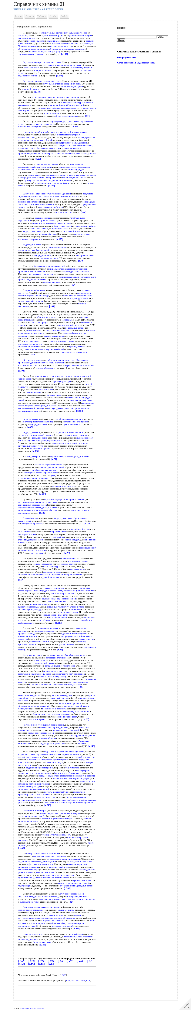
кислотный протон (59, 698)
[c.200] (67, 553)
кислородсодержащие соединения (49, 856)
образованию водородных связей (64, 859)
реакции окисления (49, 853)
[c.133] (59, 239)
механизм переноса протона (48, 464)
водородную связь (42, 255)
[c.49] (86, 719)
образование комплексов (48, 148)
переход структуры (61, 381)
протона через (51, 472)
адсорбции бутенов (80, 529)
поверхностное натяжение (61, 341)
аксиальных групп (49, 258)
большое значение (43, 167)
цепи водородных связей (52, 467)
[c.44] (83, 212)
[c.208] (75, 126)
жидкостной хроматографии (39, 767)
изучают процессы (49, 628)
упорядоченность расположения (47, 97)
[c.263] (41, 964)
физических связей (63, 226)
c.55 (72, 980)
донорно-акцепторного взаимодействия (37, 510)
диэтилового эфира (85, 590)
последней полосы (27, 534)
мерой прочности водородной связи (51, 183)
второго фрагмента (79, 298)
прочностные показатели (44, 223)
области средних (31, 341)
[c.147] (21, 961)
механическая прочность (30, 239)
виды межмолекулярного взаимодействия (64, 751)
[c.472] (70, 961)
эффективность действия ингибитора (36, 877)
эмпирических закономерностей (33, 789)
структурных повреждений (50, 724)
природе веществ (26, 153)
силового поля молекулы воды (52, 676)
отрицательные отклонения (54, 32)
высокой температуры (84, 757)
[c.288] (79, 411)
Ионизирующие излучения (82, 735)
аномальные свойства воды (31, 408)
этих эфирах (44, 620)
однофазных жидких (44, 631)
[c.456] (21, 964)
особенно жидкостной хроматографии (68, 132)
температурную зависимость (57, 834)
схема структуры (51, 566)
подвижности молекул (53, 671)
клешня (77, 915)
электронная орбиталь (49, 108)
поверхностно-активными (74, 352)
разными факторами (53, 35)
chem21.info (24, 1009)
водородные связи (32, 231)
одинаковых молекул (56, 175)
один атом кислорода (28, 606)
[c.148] (91, 746)
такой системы (64, 223)
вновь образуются (43, 564)
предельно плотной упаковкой (78, 936)
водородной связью (29, 177)
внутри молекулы (66, 910)
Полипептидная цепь (33, 934)
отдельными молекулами (43, 124)
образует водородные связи (54, 614)
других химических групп (30, 446)
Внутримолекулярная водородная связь (42, 62)
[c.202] (34, 354)
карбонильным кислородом (69, 419)
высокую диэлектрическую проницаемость (68, 408)
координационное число (74, 177)
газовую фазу (53, 51)
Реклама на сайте (36, 1009)
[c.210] (47, 805)
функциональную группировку (33, 478)
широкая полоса (58, 531)
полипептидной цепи (28, 939)
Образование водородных (30, 896)
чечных (81, 743)
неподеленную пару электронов (60, 665)
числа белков (76, 934)
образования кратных (28, 346)
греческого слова (55, 915)
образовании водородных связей (49, 266)
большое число (49, 598)
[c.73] (81, 260)
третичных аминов (27, 644)
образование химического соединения (67, 49)
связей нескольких (52, 196)
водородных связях (27, 75)
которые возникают (78, 682)
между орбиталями (45, 368)
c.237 (63, 975)
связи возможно (31, 67)
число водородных (40, 322)
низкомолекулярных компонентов (64, 268)
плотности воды (45, 389)
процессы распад (26, 633)
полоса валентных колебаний (32, 550)
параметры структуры (44, 797)
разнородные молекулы (80, 35)
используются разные (45, 153)
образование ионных (39, 641)
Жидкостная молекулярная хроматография (47, 759)
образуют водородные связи (61, 360)
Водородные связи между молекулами (51, 714)
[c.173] (41, 961)
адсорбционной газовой (36, 132)
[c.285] (87, 523)
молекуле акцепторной (81, 67)
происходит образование (63, 918)
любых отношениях (56, 601)
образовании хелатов (53, 920)
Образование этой (75, 105)
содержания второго (35, 333)
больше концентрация (77, 864)
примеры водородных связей (65, 121)
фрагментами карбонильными (77, 295)
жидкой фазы (53, 40)
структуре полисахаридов (76, 271)
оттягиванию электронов (76, 421)
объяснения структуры (72, 102)
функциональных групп (29, 126)
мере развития (33, 853)
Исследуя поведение (33, 655)
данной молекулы (50, 577)
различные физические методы (57, 818)
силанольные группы (62, 695)
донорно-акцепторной (29, 201)
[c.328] (31, 961)
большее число (54, 395)
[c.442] (21, 848)
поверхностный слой (54, 349)
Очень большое (30, 518)
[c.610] (42, 494)
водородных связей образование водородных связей (54, 589)
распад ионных (66, 644)
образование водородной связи (33, 49)
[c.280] (42, 944)
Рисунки (30, 16)
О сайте (53, 16)
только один (40, 660)
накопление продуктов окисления (59, 875)
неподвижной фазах (67, 716)
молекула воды (77, 569)
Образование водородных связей (41, 405)
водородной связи (56, 105)
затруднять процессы (32, 523)
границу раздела (77, 346)
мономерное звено (52, 282)
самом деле (67, 319)
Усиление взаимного (28, 46)
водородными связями (47, 164)
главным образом (47, 738)
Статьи (18, 16)
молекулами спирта (27, 636)
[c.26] (71, 901)
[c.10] (38, 159)
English (64, 16)
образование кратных (47, 317)
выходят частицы (34, 349)
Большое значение (36, 271)
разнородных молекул (61, 46)
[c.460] (80, 961)
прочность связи (60, 228)
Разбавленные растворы (34, 810)
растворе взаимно (26, 38)
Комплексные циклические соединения (41, 907)
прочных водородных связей (32, 279)
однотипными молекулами (74, 633)
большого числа (88, 277)
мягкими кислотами (27, 365)
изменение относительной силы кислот (70, 443)
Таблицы (41, 16)
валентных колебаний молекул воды (67, 655)
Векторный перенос (34, 472)
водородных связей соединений (33, 250)
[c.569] (30, 427)
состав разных (35, 175)
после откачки (37, 553)
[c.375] (76, 928)
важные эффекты (39, 719)
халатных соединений (62, 926)
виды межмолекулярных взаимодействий (76, 153)
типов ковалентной (70, 196)
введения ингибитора (59, 867)
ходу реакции (24, 885)
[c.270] (31, 964)
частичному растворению (63, 593)
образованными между (38, 295)
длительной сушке (47, 234)
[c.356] (51, 185)
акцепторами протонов (70, 703)
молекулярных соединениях (82, 175)
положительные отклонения (65, 43)
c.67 (77, 980)
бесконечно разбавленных (66, 773)
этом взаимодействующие (30, 301)
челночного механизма (63, 486)
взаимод (82, 641)
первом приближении (35, 290)
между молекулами (66, 590)
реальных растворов (77, 32)
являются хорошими (54, 588)
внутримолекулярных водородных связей (64, 499)
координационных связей (30, 910)
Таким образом (62, 877)
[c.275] (59, 75)
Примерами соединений (35, 180)
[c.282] (67, 888)
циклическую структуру (29, 609)
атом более (75, 609)
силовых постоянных (56, 657)
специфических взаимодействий (71, 142)
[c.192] (64, 54)
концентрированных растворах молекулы (60, 813)
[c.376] (51, 961)
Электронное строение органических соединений (47, 193)
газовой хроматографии (29, 757)
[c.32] (60, 649)
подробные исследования (47, 376)
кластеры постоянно (78, 561)
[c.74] (88, 116)
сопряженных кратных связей (32, 505)
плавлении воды (33, 392)
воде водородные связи (81, 400)
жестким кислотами (55, 362)
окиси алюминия (88, 547)
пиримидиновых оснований (66, 730)
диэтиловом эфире (38, 604)
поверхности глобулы (85, 226)
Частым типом (30, 724)
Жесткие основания (32, 360)
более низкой (24, 531)
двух (53, 475)
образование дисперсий (58, 330)
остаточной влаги (71, 231)
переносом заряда (70, 148)
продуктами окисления (81, 861)
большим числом (63, 212)
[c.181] (42, 513)
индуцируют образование (52, 743)
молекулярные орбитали (51, 207)
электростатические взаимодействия (75, 145)
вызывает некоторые (30, 901)
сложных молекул (54, 762)
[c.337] (35, 451)
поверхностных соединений (79, 802)
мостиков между (52, 896)
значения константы (85, 775)
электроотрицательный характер (37, 421)
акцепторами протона (40, 448)
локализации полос (57, 247)
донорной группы (42, 70)
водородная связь (26, 148)
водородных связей (74, 327)
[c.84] (52, 306)
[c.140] (37, 91)
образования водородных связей (34, 706)
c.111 (88, 980)
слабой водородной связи (30, 539)
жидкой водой (24, 378)
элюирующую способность (76, 711)
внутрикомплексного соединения (79, 899)
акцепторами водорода (29, 695)
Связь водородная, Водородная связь (136, 62)
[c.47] (21, 580)
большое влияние (39, 228)
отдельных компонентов (30, 344)
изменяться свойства (54, 336)
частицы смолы (42, 218)
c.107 (83, 980)
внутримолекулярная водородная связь (62, 65)
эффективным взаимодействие (79, 365)
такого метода (72, 767)
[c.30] (61, 961)
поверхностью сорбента (54, 708)
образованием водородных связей (76, 885)
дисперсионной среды (69, 325)
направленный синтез (54, 802)
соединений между (36, 362)
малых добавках (70, 333)
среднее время (68, 564)
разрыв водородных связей (41, 732)
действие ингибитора (28, 869)
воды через (45, 673)
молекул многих (71, 97)
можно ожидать (72, 539)
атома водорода (68, 108)
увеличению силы (72, 424)
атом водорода (38, 923)
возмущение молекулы (29, 673)
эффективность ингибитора (40, 864)
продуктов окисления (28, 867)
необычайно (58, 537)
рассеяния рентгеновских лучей (75, 376)
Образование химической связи (39, 204)
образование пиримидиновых (53, 727)
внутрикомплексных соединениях (34, 918)
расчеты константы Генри (56, 792)
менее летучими (82, 234)
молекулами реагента (76, 896)
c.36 (68, 980)
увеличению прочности (51, 899)
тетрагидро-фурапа (74, 606)
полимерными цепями (69, 277)
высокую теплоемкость (29, 411)
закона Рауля (24, 35)
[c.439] (58, 623)
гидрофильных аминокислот (43, 470)
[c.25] (80, 687)
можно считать (34, 330)
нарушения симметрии (40, 684)
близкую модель (69, 558)
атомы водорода (47, 177)
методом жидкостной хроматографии (56, 775)
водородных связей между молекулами (37, 861)
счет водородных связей (32, 816)
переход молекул (35, 40)
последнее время (33, 456)
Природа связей (47, 220)
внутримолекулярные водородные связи (69, 456)
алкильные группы (56, 606)
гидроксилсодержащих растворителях (45, 440)
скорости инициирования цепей (73, 883)
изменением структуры (29, 786)
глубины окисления (81, 880)
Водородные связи (32, 244)
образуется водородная (66, 116)
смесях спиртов (86, 639)
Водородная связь (85, 255)
